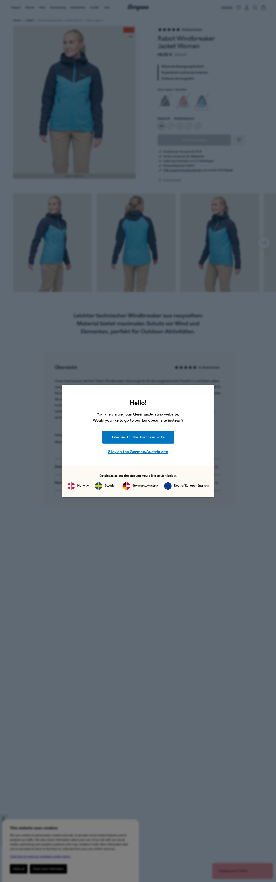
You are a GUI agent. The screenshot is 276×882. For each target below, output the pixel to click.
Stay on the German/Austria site (138, 451)
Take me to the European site (138, 437)
